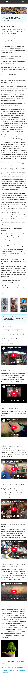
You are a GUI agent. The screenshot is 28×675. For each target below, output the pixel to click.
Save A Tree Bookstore (8, 607)
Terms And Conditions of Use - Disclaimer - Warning (13, 672)
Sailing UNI (4, 2)
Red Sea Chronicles (6, 343)
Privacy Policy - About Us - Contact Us (12, 667)
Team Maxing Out (13, 495)
